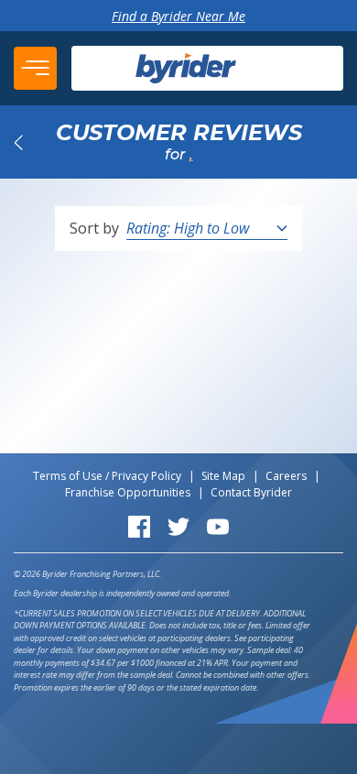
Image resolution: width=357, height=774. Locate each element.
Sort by (94, 228)
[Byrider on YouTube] (218, 525)
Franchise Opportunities (127, 492)
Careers (286, 476)
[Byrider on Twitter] (178, 525)
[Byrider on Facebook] (139, 525)
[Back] (18, 142)
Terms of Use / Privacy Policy (107, 476)
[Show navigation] (35, 68)
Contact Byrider (251, 492)
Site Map (223, 476)
